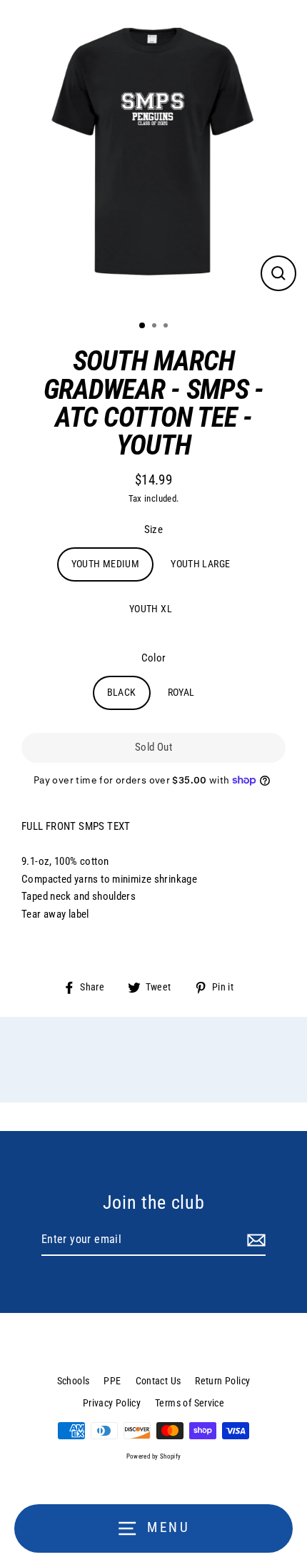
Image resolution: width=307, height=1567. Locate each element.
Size (153, 529)
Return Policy (222, 1380)
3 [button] (167, 326)
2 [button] (155, 326)
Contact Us (158, 1380)
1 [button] (142, 326)
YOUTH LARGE (200, 563)
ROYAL (181, 692)
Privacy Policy (112, 1403)
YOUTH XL (150, 608)
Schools (73, 1380)
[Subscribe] (254, 1240)
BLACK (121, 692)
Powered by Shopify (153, 1456)
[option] (153, 154)
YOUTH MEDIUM (105, 563)
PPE (112, 1380)
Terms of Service (189, 1403)
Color (153, 657)
